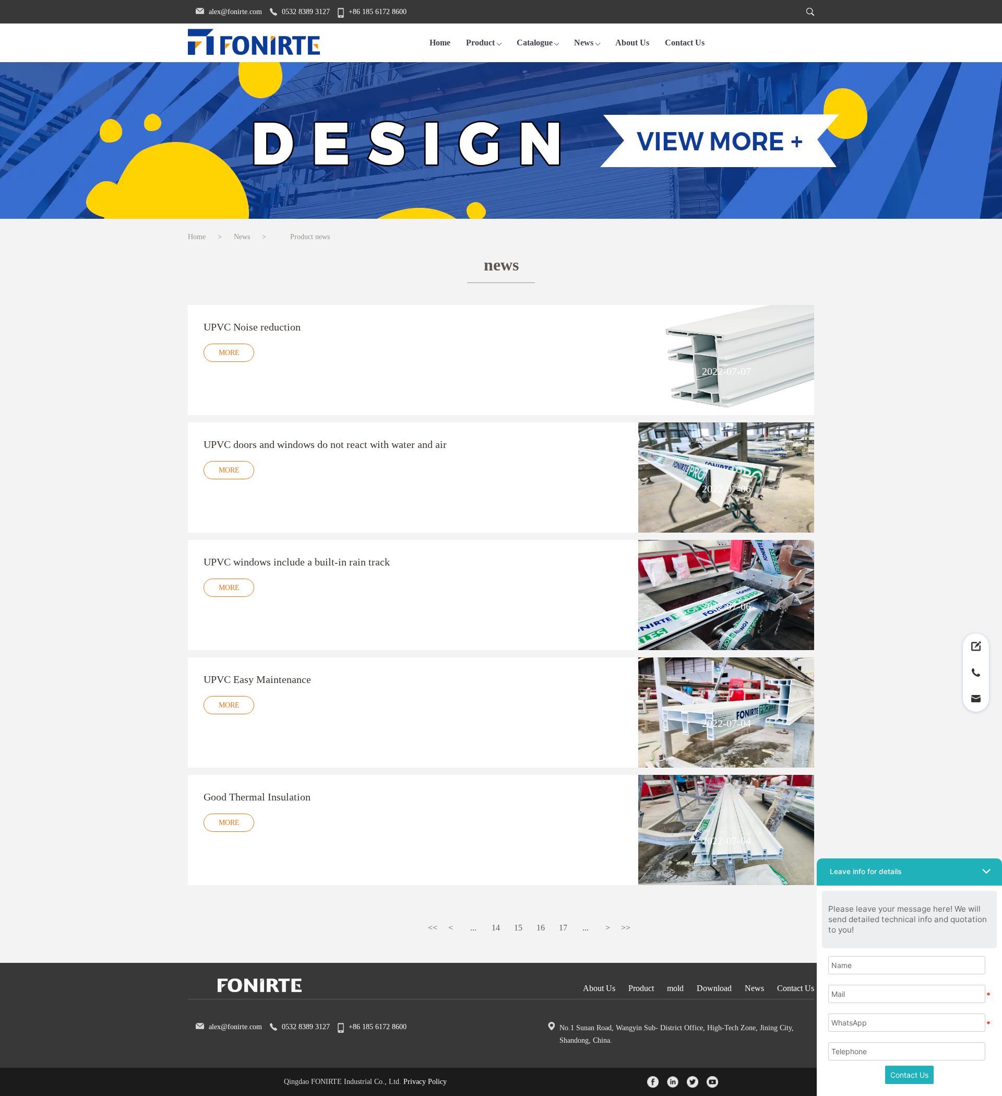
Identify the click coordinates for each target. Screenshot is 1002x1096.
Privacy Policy (425, 1082)
